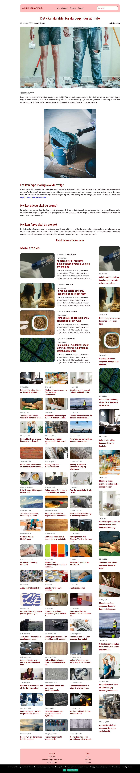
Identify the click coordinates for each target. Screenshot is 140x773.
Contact (80, 8)
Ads (58, 8)
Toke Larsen (69, 284)
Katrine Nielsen (70, 254)
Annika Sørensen (71, 311)
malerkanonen (114, 23)
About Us (64, 8)
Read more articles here (70, 240)
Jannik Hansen (39, 23)
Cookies (73, 8)
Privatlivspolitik (72, 770)
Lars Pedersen (70, 339)
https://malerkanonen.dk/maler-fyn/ (33, 197)
